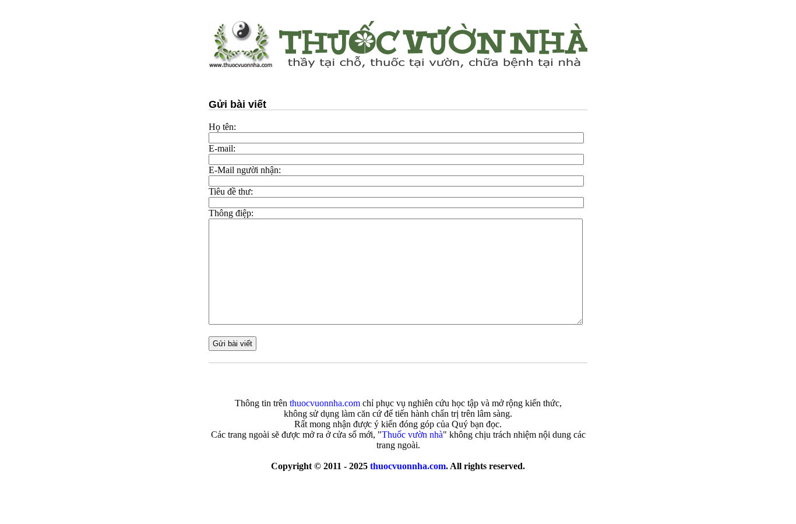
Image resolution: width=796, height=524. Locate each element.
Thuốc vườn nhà (412, 434)
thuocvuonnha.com (408, 466)
